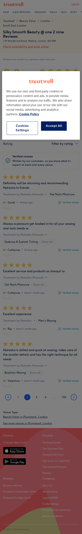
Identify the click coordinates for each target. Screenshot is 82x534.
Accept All (54, 126)
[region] (41, 105)
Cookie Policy (29, 114)
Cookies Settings (22, 128)
